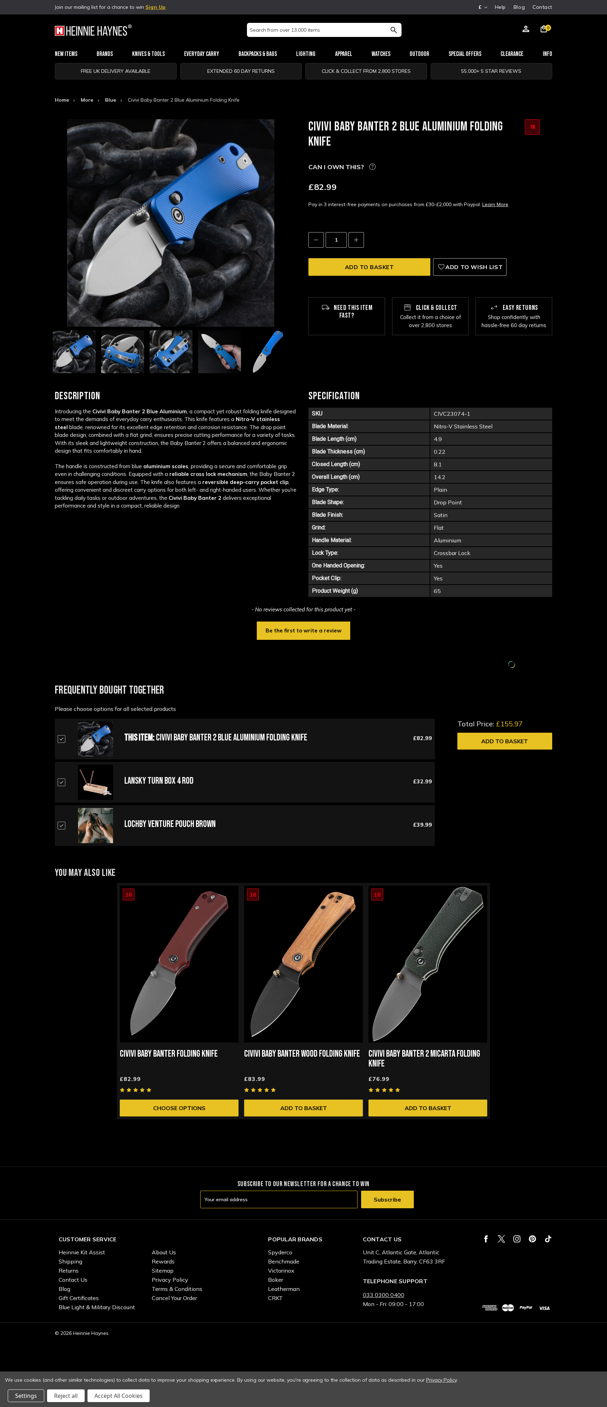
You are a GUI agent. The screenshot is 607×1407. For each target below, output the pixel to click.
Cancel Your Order (174, 1297)
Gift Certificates (79, 1297)
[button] (303, 630)
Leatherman (284, 1288)
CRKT (275, 1297)
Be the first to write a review (303, 630)
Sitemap (163, 1270)
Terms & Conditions (177, 1288)
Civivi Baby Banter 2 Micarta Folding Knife (424, 1059)
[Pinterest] (532, 1239)
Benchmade (283, 1261)
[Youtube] (548, 1239)
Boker (275, 1279)
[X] (501, 1239)
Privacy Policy (170, 1279)
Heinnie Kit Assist (82, 1252)
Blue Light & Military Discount (97, 1307)
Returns (69, 1270)
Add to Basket (504, 741)
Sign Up (155, 7)
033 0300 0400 (383, 1294)
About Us (164, 1252)
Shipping (70, 1261)
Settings (26, 1396)
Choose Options (179, 1108)
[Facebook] (486, 1239)
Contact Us (73, 1279)
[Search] (394, 30)
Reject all (66, 1396)
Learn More (495, 204)
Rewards (163, 1261)
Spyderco (280, 1252)
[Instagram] (517, 1239)
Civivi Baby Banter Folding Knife (169, 1054)
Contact (542, 7)
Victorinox (281, 1270)
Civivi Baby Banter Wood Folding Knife (302, 1054)
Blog (519, 7)
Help (500, 7)
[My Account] (525, 30)
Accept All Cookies (118, 1396)
